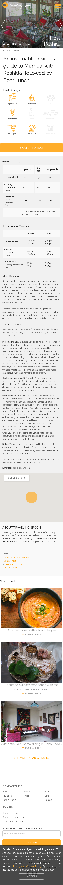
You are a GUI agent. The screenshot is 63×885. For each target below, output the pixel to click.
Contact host (10, 561)
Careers (48, 796)
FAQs (47, 791)
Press (26, 796)
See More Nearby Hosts (31, 757)
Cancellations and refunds (16, 557)
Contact (48, 800)
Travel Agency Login (13, 821)
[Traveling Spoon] (18, 5)
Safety (26, 791)
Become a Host (10, 813)
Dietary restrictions (13, 564)
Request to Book (31, 147)
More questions (11, 567)
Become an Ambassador (15, 817)
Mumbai (15, 51)
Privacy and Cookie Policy (27, 866)
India (5, 51)
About (5, 791)
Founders (7, 796)
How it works (9, 800)
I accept (31, 876)
